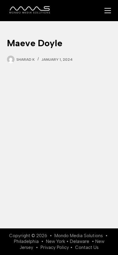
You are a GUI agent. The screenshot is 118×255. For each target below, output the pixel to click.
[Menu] (107, 10)
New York (55, 241)
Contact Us (87, 247)
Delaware (79, 241)
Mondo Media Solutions (78, 235)
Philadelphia (26, 241)
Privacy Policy (55, 247)
